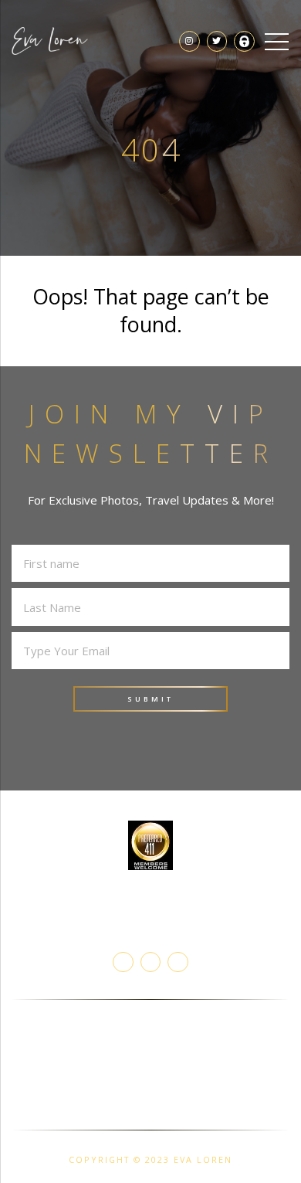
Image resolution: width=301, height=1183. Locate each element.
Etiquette (150, 1055)
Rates (151, 1112)
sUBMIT (150, 699)
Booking (151, 1036)
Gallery (150, 1074)
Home (151, 1092)
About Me (150, 1017)
